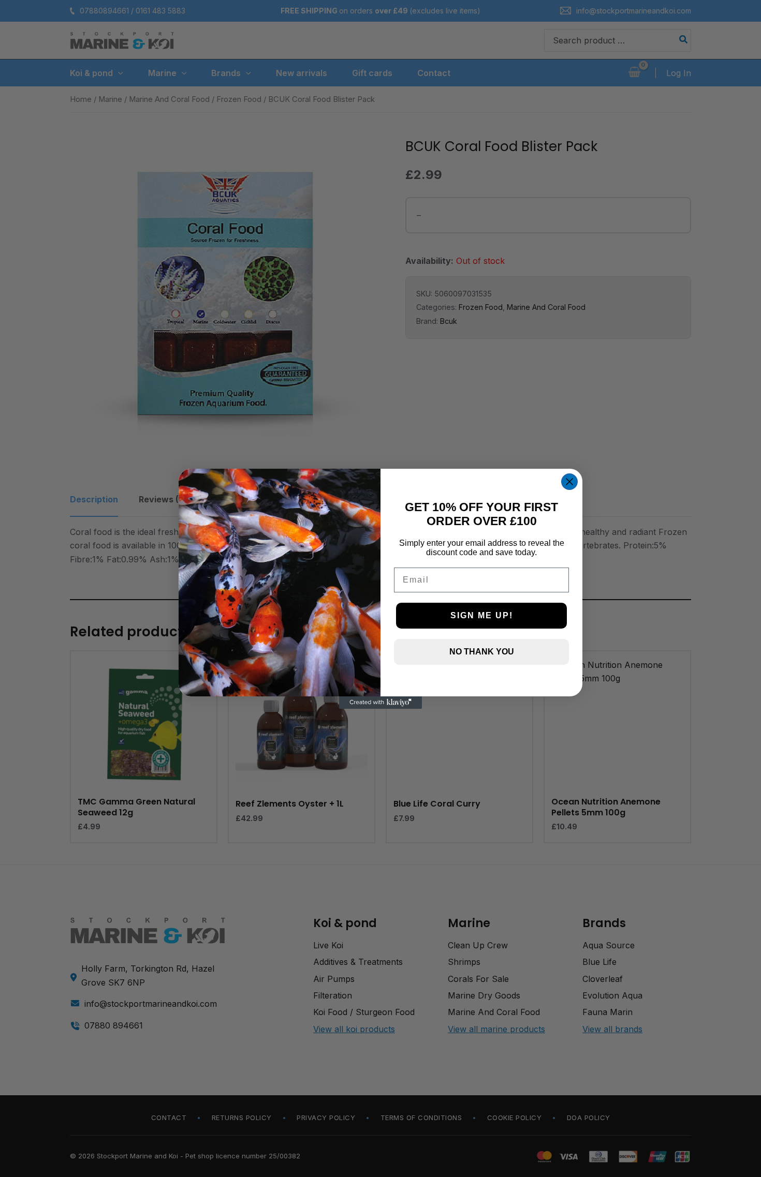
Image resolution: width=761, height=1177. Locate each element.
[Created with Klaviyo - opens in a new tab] (380, 702)
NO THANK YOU (481, 651)
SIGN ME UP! (481, 615)
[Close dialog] (569, 481)
